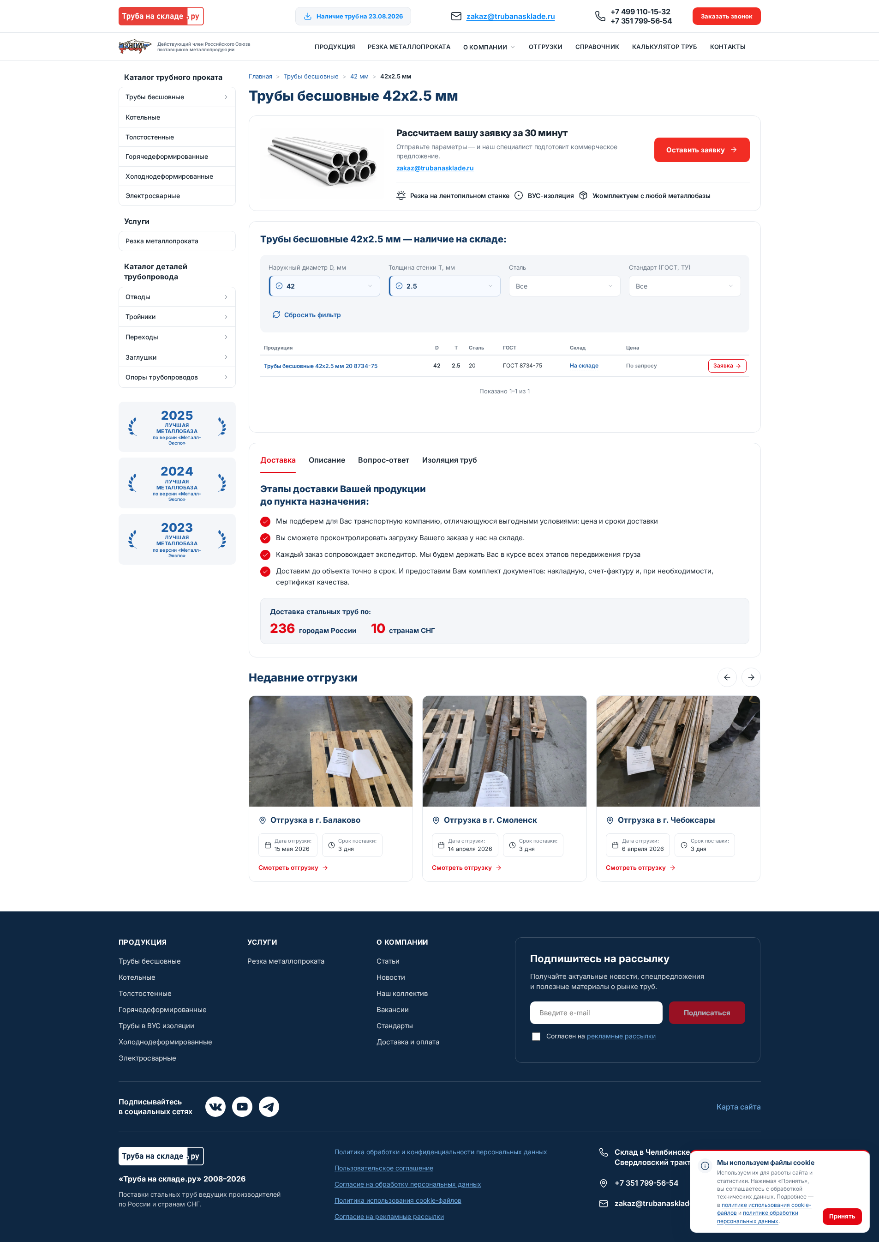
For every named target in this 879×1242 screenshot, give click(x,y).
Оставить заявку (695, 149)
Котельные (137, 977)
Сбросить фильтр (312, 315)
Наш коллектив (402, 993)
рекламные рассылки (621, 1036)
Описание (327, 459)
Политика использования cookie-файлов (398, 1200)
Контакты (728, 46)
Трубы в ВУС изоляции (156, 1025)
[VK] (215, 1107)
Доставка (278, 459)
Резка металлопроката (409, 46)
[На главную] (161, 16)
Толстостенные (145, 993)
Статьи (388, 961)
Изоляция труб (449, 459)
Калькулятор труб (664, 46)
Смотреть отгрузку (288, 867)
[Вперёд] (751, 677)
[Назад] (727, 677)
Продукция (335, 46)
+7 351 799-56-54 (641, 20)
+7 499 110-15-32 (640, 11)
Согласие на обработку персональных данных (408, 1184)
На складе (584, 366)
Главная (260, 76)
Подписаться (707, 1012)
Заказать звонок (727, 16)
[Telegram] (269, 1107)
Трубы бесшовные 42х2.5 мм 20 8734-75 (320, 365)
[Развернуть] (226, 97)
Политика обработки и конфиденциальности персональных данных (441, 1152)
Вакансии (393, 1009)
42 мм (359, 76)
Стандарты (395, 1025)
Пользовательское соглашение (384, 1168)
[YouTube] (242, 1107)
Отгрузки (545, 46)
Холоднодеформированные (165, 1041)
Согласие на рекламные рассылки (389, 1216)
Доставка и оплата (408, 1041)
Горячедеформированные (163, 1009)
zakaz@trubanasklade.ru (510, 16)
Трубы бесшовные (311, 76)
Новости (391, 977)
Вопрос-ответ (383, 459)
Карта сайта (739, 1106)
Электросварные (147, 1058)
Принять (842, 1216)
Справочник (597, 46)
